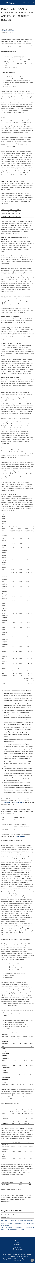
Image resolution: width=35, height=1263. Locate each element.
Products (17, 1240)
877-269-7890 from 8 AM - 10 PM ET (17, 1248)
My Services (17, 1244)
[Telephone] (29, 2)
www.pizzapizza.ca (18, 803)
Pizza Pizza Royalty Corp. (8, 1215)
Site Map (29, 1254)
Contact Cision (17, 1239)
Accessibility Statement (22, 1256)
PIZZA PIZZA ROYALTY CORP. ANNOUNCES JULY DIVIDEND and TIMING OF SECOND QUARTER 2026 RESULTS (17, 1228)
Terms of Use (6, 1254)
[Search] (33, 2)
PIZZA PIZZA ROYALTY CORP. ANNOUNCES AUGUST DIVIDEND (17, 1221)
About (17, 1242)
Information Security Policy (18, 1254)
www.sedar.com (5, 803)
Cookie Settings (11, 1256)
